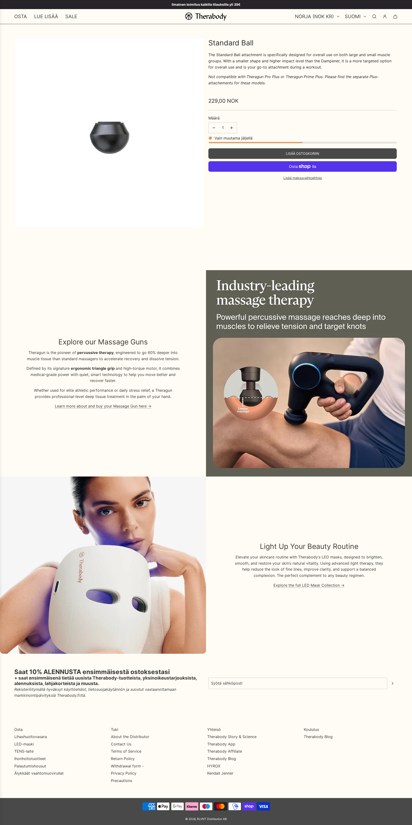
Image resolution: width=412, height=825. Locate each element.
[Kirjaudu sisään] (385, 16)
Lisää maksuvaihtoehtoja (302, 178)
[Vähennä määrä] (214, 128)
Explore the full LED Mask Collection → (309, 585)
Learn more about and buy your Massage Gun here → (103, 406)
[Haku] (374, 16)
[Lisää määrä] (231, 128)
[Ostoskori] (395, 16)
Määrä (214, 118)
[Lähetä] (392, 683)
